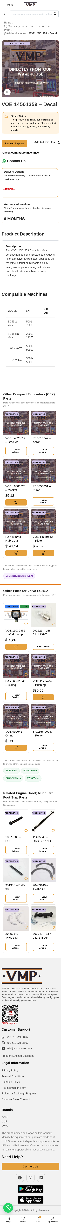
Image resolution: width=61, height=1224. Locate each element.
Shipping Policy (11, 1082)
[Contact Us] (4, 161)
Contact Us (16, 161)
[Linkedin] (41, 1178)
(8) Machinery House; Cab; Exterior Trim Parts (27, 28)
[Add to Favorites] (26, 431)
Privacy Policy (10, 1070)
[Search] (55, 14)
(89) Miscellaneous (15, 33)
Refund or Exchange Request (19, 1093)
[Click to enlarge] (7, 92)
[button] (16, 502)
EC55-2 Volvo (30, 770)
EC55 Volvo (11, 770)
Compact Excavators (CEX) (19, 576)
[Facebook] (20, 1178)
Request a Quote (14, 143)
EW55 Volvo (33, 778)
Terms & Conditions (13, 1076)
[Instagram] (30, 1178)
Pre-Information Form (14, 1087)
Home (8, 22)
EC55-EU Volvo (13, 778)
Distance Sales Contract (16, 1099)
